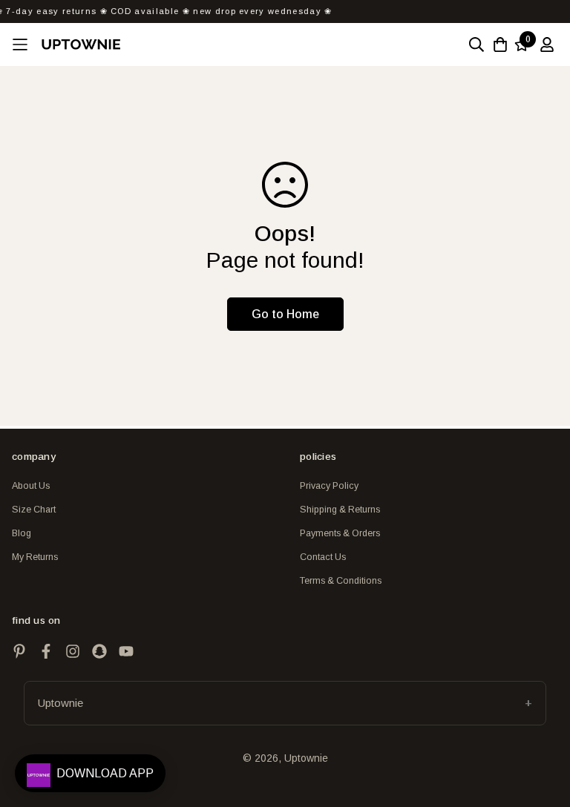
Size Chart (34, 509)
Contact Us (323, 557)
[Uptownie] (81, 44)
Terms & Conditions (340, 581)
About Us (31, 486)
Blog (21, 533)
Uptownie (60, 702)
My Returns (35, 557)
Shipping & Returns (340, 509)
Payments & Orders (340, 533)
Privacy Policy (329, 486)
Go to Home (285, 314)
